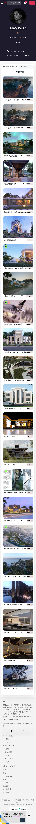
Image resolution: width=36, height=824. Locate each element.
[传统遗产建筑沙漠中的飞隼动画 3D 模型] (19, 311)
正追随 (23, 37)
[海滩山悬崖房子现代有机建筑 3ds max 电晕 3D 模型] (19, 115)
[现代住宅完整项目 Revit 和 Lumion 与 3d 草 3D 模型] (19, 171)
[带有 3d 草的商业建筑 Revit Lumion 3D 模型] (19, 143)
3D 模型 (6, 739)
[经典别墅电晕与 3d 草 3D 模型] (19, 395)
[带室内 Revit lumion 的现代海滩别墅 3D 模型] (19, 564)
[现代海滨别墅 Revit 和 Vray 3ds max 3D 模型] (19, 199)
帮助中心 (6, 773)
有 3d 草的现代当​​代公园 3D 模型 (14, 380)
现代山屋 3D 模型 (9, 464)
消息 (18, 42)
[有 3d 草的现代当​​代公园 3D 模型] (19, 367)
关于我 (24, 66)
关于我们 (7, 701)
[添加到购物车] (26, 95)
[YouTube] (29, 816)
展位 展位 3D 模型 (9, 436)
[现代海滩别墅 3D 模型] (19, 676)
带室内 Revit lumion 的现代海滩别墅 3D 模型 (18, 576)
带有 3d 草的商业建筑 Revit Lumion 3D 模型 (17, 156)
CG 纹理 (6, 749)
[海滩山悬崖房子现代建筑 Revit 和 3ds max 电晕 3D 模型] (19, 87)
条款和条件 (7, 789)
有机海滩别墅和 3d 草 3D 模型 (13, 296)
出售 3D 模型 (7, 752)
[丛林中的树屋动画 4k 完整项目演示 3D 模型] (19, 480)
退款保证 (6, 792)
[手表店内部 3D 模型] (19, 648)
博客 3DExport (8, 759)
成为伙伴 (6, 755)
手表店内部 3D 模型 (10, 660)
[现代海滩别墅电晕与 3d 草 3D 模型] (19, 508)
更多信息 (17, 816)
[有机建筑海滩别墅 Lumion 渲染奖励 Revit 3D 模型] (19, 255)
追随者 (13, 37)
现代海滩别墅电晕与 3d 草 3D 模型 (15, 520)
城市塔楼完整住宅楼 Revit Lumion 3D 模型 (17, 240)
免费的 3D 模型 (8, 746)
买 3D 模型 (8, 735)
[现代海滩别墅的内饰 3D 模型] (19, 620)
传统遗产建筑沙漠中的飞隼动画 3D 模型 (16, 324)
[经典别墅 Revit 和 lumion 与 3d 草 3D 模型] (19, 339)
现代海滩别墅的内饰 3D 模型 (13, 632)
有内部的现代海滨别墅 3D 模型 (13, 604)
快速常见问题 (8, 776)
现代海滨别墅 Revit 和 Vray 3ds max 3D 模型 (18, 212)
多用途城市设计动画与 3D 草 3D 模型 (15, 548)
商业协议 (6, 783)
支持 (4, 770)
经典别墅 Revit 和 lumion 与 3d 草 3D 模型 (17, 352)
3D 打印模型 (7, 742)
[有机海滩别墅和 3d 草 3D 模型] (19, 283)
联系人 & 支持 (9, 766)
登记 (32, 3)
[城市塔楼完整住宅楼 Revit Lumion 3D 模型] (19, 227)
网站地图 (29, 804)
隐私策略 (6, 786)
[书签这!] (30, 95)
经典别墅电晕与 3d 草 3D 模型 (13, 408)
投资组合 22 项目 (11, 66)
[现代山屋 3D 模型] (19, 451)
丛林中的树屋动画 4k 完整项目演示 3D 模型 (17, 492)
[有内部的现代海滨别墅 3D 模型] (19, 592)
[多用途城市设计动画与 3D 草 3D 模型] (19, 536)
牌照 (4, 779)
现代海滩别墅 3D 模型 (11, 689)
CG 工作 (6, 762)
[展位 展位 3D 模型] (19, 423)
